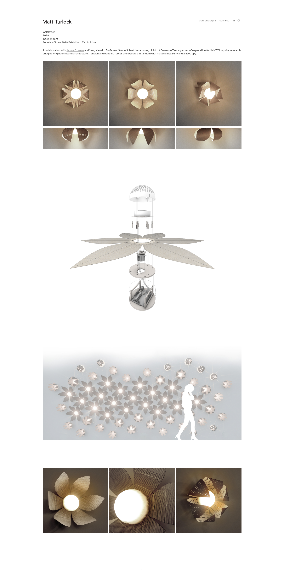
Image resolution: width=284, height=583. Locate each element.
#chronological (207, 20)
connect (224, 20)
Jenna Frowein (75, 50)
